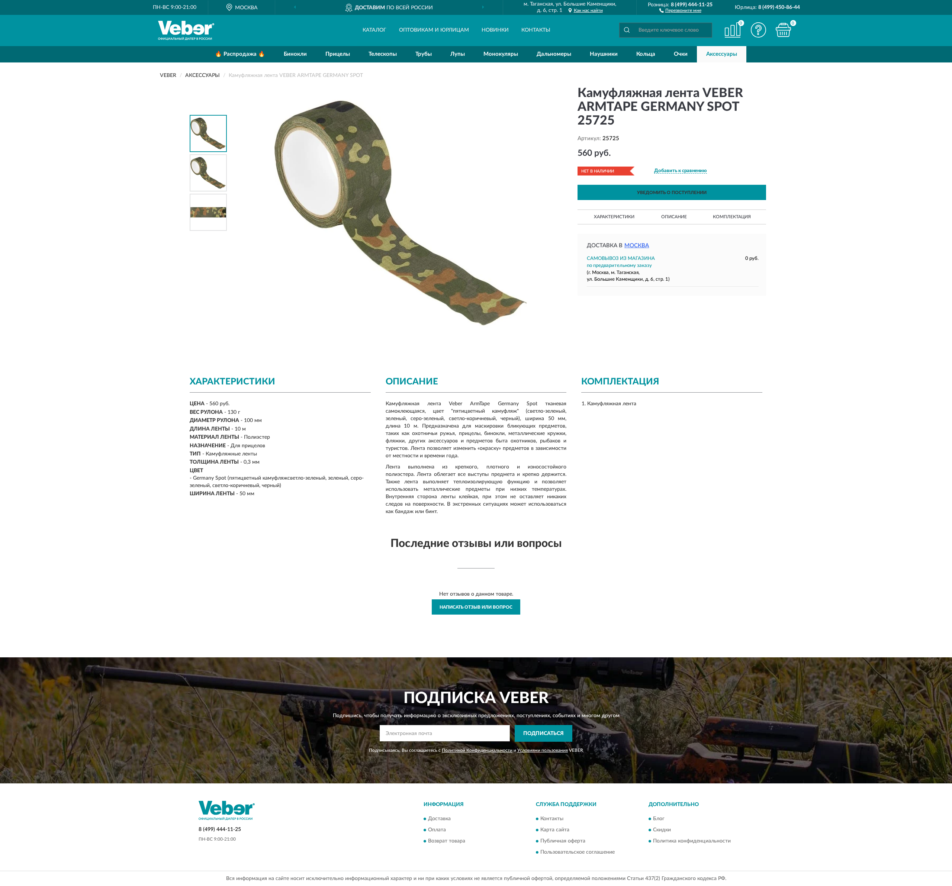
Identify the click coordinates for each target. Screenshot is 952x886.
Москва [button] (636, 245)
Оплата (437, 830)
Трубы (423, 54)
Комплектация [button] (732, 217)
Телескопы (383, 54)
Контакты (535, 30)
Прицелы (337, 54)
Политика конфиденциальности (692, 841)
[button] (680, 10)
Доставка (439, 819)
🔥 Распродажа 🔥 (240, 54)
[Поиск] (626, 30)
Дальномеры (554, 54)
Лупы (457, 54)
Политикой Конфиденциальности (477, 750)
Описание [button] (674, 217)
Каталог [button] (374, 30)
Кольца (645, 54)
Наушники (604, 54)
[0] (783, 30)
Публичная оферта (562, 841)
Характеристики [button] (614, 217)
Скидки (662, 830)
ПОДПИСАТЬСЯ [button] (543, 733)
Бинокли (295, 54)
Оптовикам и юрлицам (434, 30)
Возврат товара (446, 841)
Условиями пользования (542, 750)
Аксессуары (721, 54)
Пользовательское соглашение (577, 852)
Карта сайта (554, 830)
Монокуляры (500, 54)
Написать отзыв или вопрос (476, 607)
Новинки (495, 30)
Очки (681, 54)
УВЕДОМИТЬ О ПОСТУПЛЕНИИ (672, 192)
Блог (659, 819)
